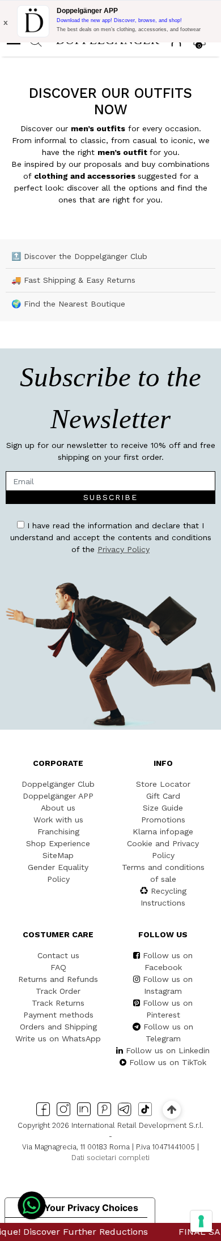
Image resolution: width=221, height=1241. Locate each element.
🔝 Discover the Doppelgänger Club (79, 256)
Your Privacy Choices (91, 1207)
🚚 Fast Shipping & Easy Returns (73, 280)
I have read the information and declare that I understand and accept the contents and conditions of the (110, 537)
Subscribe (110, 497)
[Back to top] (171, 1109)
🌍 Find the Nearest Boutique (68, 303)
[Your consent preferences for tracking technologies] (201, 1221)
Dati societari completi (110, 1157)
